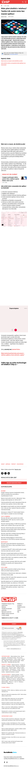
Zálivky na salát (20, 667)
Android (13, 464)
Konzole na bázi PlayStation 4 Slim (17, 680)
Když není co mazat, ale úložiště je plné (11, 61)
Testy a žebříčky (5, 516)
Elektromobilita (5, 681)
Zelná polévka (13, 669)
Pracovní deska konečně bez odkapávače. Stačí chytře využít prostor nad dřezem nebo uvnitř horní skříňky (13, 719)
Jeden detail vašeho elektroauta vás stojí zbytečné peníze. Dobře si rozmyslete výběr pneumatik (12, 699)
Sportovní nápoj (12, 667)
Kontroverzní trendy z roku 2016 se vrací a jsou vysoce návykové (13, 738)
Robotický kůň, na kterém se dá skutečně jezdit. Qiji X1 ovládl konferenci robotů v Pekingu (13, 712)
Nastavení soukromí (6, 611)
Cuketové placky (5, 669)
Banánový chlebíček (20, 666)
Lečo (10, 670)
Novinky (3, 491)
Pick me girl (19, 657)
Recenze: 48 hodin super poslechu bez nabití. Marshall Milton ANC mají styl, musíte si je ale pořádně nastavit (12, 519)
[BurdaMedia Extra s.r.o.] (9, 599)
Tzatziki (18, 669)
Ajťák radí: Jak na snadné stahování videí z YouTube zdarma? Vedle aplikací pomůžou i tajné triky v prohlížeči (13, 587)
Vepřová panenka (15, 664)
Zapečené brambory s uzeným (12, 671)
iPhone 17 (11, 681)
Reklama (4, 607)
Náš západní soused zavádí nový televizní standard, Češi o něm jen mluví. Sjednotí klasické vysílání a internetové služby (13, 508)
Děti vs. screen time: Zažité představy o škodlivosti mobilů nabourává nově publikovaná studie (12, 707)
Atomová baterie (5, 680)
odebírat (14, 623)
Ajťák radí (6, 660)
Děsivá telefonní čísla (15, 656)
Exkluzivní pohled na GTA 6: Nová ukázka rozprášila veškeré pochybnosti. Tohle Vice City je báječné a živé (13, 703)
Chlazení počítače (15, 674)
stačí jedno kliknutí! (14, 54)
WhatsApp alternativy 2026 (13, 662)
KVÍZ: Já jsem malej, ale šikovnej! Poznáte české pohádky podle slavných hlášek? (12, 742)
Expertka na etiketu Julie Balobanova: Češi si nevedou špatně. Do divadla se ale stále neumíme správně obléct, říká (14, 724)
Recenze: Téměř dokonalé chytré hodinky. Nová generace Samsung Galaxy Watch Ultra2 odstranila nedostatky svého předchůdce (13, 529)
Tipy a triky (6, 5)
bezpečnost (4, 542)
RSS (18, 611)
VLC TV (16, 681)
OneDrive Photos (9, 677)
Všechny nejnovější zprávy (14, 482)
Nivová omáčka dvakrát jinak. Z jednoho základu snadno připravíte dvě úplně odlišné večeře (14, 729)
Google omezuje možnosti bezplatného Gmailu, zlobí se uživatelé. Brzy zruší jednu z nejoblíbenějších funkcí (12, 494)
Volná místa (4, 605)
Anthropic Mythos (20, 679)
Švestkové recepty (16, 670)
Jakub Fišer (4, 16)
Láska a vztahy (17, 659)
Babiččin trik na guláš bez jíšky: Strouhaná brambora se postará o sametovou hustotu (14, 733)
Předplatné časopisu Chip (8, 603)
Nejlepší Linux (10, 683)
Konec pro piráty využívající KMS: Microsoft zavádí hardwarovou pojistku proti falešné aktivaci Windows (13, 563)
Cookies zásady (5, 615)
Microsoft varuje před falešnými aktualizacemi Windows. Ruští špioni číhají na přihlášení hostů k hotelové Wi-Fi (13, 545)
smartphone (20, 464)
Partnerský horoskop (11, 657)
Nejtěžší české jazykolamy (7, 659)
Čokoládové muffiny (10, 666)
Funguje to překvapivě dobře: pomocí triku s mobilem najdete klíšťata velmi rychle (10, 179)
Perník (6, 670)
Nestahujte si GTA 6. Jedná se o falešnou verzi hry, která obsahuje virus (14, 691)
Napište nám (18, 469)
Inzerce (19, 610)
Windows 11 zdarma (11, 679)
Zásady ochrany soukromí (8, 613)
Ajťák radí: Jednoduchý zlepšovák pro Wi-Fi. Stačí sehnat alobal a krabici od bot (14, 695)
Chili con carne (5, 667)
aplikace (8, 464)
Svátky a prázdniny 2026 (14, 660)
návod (2, 464)
